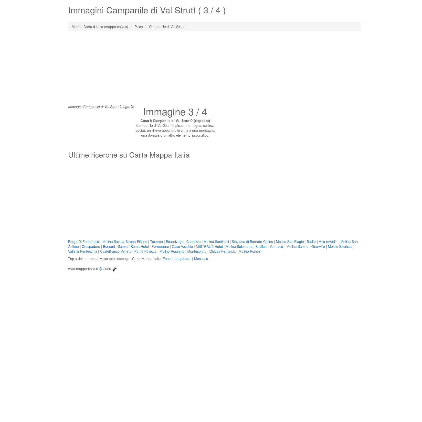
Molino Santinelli (216, 241)
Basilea (261, 246)
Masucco (201, 258)
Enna (167, 258)
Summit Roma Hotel (133, 246)
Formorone (160, 246)
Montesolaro (197, 251)
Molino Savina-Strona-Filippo (125, 241)
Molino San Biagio (290, 241)
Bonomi (109, 246)
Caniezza (193, 241)
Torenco (156, 241)
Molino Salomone (239, 246)
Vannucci (277, 246)
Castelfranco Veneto (115, 251)
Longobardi (182, 258)
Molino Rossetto (171, 251)
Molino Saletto (297, 246)
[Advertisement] (211, 70)
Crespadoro (91, 246)
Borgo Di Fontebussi (84, 241)
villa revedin (328, 241)
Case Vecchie (182, 246)
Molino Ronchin (251, 251)
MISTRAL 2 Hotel (209, 246)
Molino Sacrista (340, 246)
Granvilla (318, 246)
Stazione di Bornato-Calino (252, 241)
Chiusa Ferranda (223, 251)
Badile (311, 241)
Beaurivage (174, 241)
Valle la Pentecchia (82, 251)
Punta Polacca (145, 251)
